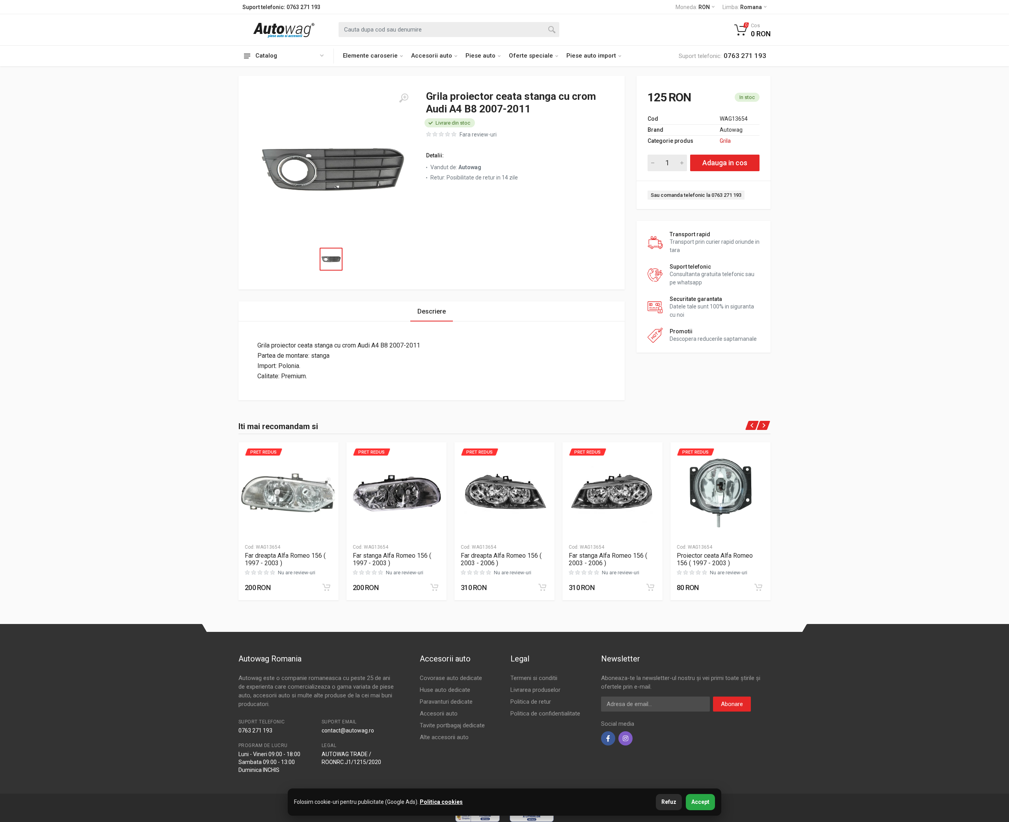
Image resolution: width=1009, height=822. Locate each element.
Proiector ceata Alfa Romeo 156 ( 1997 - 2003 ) (715, 559)
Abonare (732, 704)
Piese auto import (591, 55)
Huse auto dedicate (445, 689)
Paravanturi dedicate (446, 701)
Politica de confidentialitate (545, 713)
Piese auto (480, 55)
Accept (700, 802)
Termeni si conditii (533, 678)
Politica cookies (441, 802)
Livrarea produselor (535, 689)
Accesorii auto (431, 55)
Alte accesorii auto (444, 737)
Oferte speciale (531, 55)
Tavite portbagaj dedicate (452, 725)
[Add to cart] (326, 587)
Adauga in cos (724, 163)
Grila (725, 141)
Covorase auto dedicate (451, 678)
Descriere (431, 311)
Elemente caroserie (370, 55)
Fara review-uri (478, 134)
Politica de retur (530, 701)
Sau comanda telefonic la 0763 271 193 (696, 195)
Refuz (668, 802)
